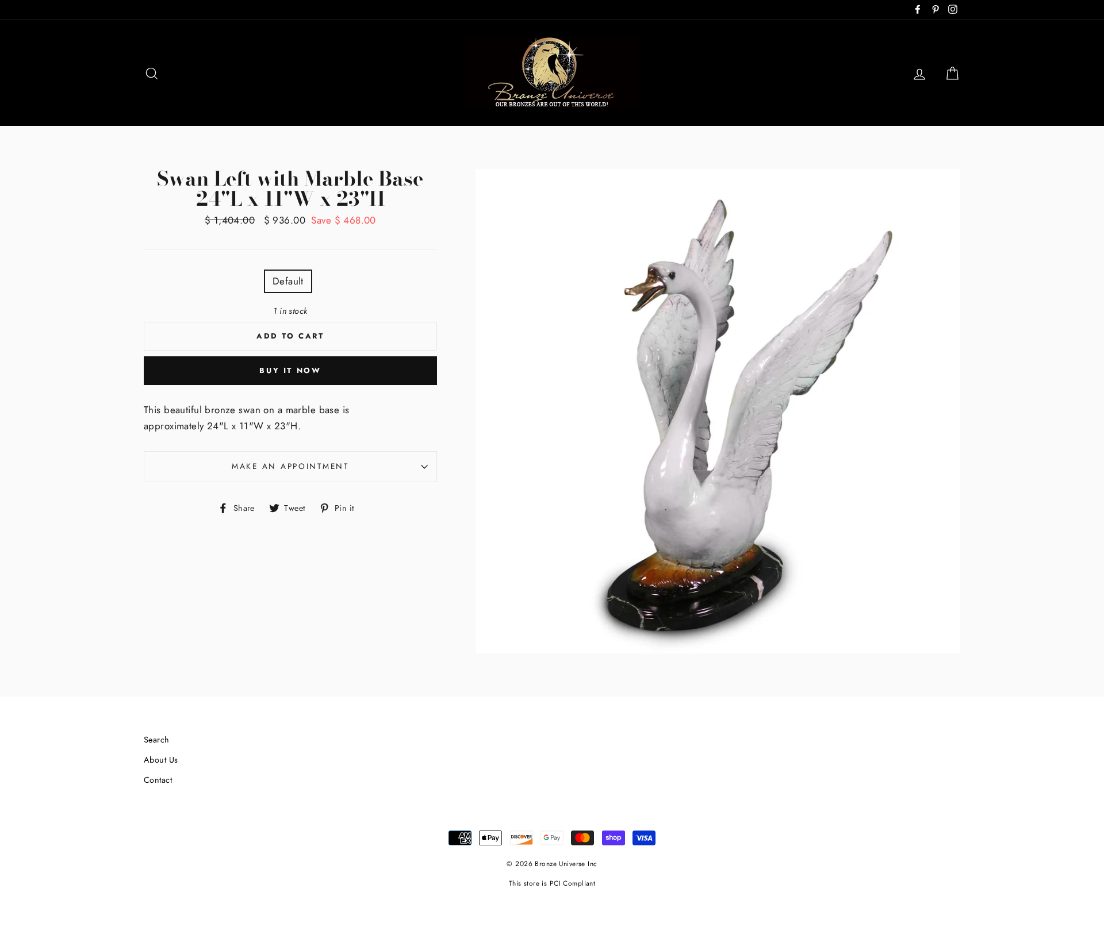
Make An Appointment (290, 466)
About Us (161, 760)
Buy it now (290, 370)
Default (288, 281)
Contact (158, 780)
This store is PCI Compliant (552, 883)
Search (157, 739)
